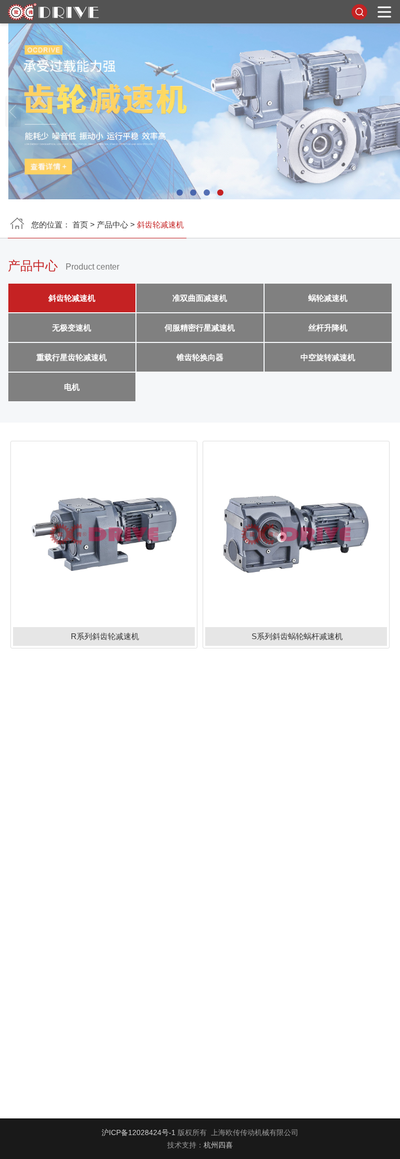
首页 (80, 224)
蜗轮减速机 (327, 298)
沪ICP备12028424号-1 (139, 1132)
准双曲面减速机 (199, 298)
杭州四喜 (218, 1145)
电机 (72, 387)
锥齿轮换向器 (200, 357)
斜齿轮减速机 (71, 298)
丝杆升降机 (327, 327)
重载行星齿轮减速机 (72, 357)
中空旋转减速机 (328, 357)
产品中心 (112, 224)
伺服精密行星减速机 (200, 327)
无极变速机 (72, 327)
